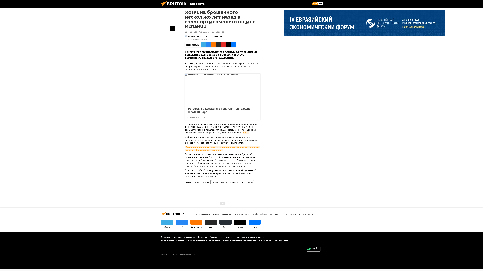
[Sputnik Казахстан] (175, 7)
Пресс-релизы (226, 237)
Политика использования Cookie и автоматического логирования (190, 240)
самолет (224, 182)
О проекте (165, 237)
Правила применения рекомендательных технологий (247, 240)
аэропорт (206, 182)
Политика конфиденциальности (250, 237)
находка (215, 182)
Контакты (202, 237)
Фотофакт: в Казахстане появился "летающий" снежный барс (219, 110)
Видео (216, 214)
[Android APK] (313, 249)
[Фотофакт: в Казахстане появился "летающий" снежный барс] (222, 90)
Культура (238, 214)
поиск (243, 182)
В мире (188, 182)
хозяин (188, 187)
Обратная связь (281, 240)
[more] (256, 117)
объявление (234, 182)
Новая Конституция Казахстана (298, 214)
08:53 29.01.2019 (192, 32)
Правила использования (184, 237)
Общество (226, 214)
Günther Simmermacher (197, 39)
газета (250, 182)
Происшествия (203, 214)
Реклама (213, 237)
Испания (197, 182)
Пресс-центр (274, 214)
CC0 (186, 39)
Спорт (248, 214)
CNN (245, 132)
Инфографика (260, 214)
